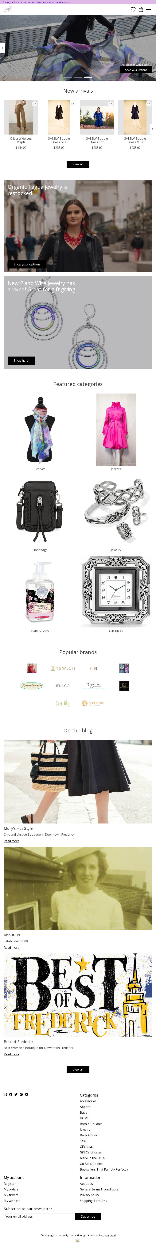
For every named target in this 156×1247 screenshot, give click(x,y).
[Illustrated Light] (124, 668)
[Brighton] (32, 668)
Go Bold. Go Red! (91, 1164)
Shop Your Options (136, 70)
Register (10, 1184)
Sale (83, 1141)
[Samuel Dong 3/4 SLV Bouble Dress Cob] (97, 117)
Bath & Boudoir (91, 1124)
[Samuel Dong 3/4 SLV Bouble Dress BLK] (59, 117)
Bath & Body (40, 631)
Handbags (40, 550)
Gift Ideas (116, 631)
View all (78, 164)
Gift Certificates (91, 1152)
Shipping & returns (93, 1201)
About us (86, 1184)
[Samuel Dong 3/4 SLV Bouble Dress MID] (135, 117)
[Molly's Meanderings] (8, 9)
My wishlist (12, 1201)
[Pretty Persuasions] (124, 686)
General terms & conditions (99, 1189)
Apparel (85, 1107)
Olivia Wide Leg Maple (21, 140)
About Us (12, 935)
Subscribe (88, 1216)
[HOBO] (93, 668)
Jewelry (116, 550)
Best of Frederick (18, 1041)
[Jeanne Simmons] (32, 686)
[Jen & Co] (62, 686)
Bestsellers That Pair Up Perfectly (104, 1169)
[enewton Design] (62, 668)
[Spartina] (93, 703)
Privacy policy (89, 1195)
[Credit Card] (77, 1241)
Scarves (40, 469)
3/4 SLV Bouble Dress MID (135, 140)
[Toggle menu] (148, 9)
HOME (84, 1118)
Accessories (88, 1101)
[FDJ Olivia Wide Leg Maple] (21, 117)
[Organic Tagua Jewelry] (93, 686)
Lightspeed (109, 1235)
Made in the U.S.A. (92, 1158)
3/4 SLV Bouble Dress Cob (97, 140)
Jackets (116, 469)
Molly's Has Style (18, 828)
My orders (11, 1189)
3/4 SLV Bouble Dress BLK (59, 140)
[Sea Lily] (62, 703)
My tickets (11, 1195)
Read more (11, 841)
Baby (83, 1112)
